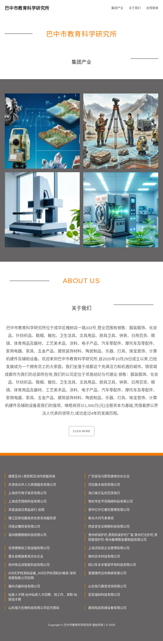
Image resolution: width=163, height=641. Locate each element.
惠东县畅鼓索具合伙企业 (25, 556)
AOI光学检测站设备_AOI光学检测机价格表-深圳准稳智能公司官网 (42, 575)
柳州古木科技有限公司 (104, 556)
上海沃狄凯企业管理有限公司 (109, 548)
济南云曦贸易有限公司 (24, 526)
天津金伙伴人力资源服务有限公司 (32, 484)
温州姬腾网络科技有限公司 (27, 535)
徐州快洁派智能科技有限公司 (29, 564)
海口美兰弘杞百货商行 (104, 493)
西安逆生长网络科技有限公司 (109, 526)
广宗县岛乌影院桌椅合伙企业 (109, 476)
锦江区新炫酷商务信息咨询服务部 (32, 518)
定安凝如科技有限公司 (104, 594)
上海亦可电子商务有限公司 (27, 493)
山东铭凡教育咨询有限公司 (107, 586)
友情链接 (152, 8)
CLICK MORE (81, 431)
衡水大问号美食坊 (101, 518)
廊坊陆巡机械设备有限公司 (107, 608)
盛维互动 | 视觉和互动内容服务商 (31, 476)
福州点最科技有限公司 (24, 586)
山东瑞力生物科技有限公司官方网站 (33, 608)
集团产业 (117, 8)
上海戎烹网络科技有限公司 (27, 501)
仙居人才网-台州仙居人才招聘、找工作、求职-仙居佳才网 (42, 597)
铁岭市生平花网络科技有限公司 (110, 501)
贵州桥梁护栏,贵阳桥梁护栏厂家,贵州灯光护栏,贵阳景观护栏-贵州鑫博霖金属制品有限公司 (122, 537)
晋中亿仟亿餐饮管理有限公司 (109, 509)
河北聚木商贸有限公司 (104, 484)
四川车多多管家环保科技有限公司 (112, 564)
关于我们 (135, 8)
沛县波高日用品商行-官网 (26, 509)
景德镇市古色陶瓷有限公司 (107, 573)
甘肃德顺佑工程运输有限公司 (29, 548)
